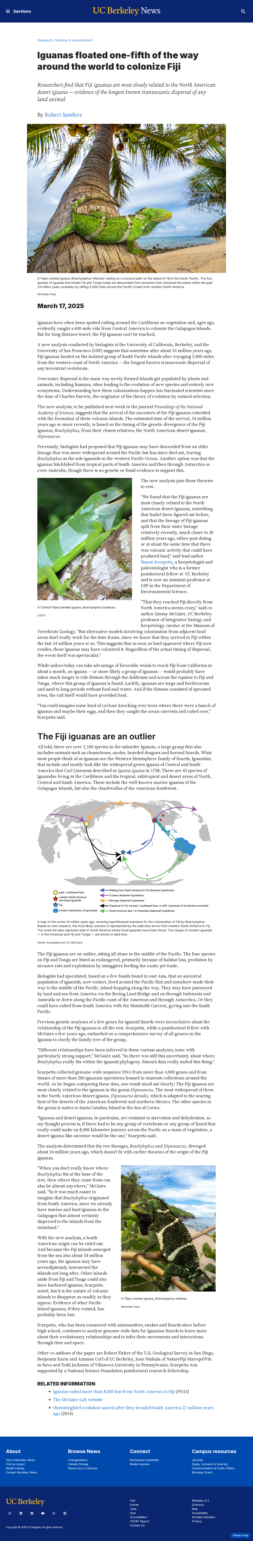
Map (195, 1509)
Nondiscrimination (203, 1517)
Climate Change (78, 1464)
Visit (132, 1500)
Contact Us (137, 1525)
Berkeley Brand (202, 1472)
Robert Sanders (63, 115)
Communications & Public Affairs (213, 1468)
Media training (15, 1468)
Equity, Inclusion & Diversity (210, 1464)
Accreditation (138, 1517)
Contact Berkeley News (21, 1472)
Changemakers (78, 1460)
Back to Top (241, 1535)
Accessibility (200, 1513)
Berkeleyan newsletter (144, 1460)
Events (134, 1504)
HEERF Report (139, 1521)
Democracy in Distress (82, 1468)
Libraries (197, 1460)
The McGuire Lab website (78, 1400)
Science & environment (73, 40)
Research (45, 40)
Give (133, 1513)
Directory (198, 1504)
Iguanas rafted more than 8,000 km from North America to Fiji (114, 1392)
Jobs (133, 1509)
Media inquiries (139, 1464)
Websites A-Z (200, 1500)
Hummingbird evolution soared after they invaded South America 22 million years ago (133, 1411)
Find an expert (15, 1464)
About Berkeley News (20, 1460)
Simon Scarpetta (157, 562)
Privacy (197, 1521)
